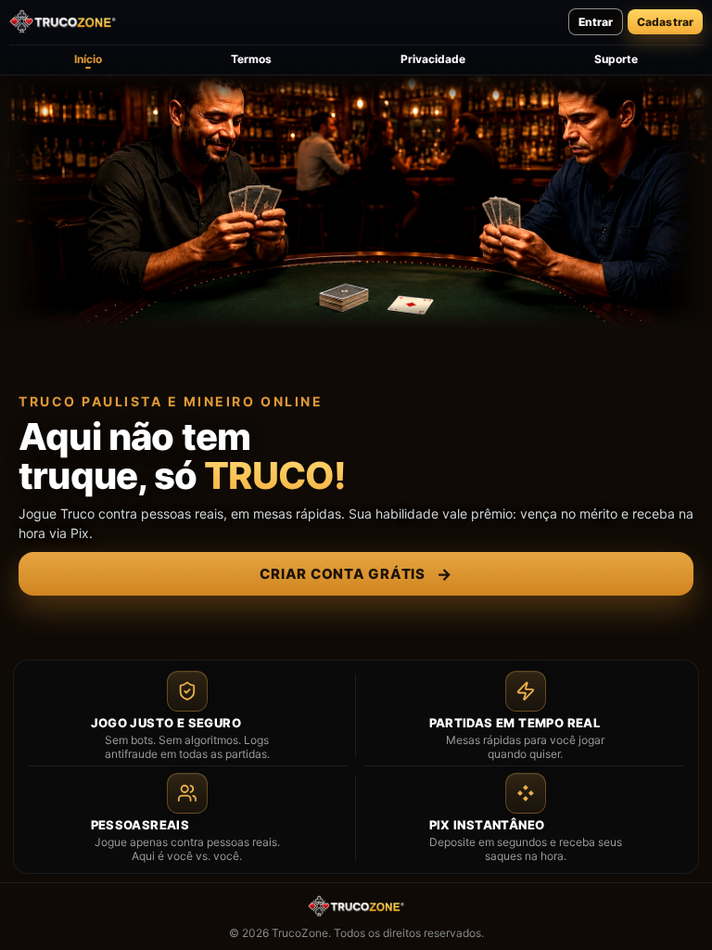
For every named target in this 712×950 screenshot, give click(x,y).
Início (88, 59)
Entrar (595, 22)
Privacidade (432, 59)
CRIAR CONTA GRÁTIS (355, 574)
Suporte (616, 59)
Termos (251, 59)
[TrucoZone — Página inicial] (62, 21)
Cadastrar (665, 22)
